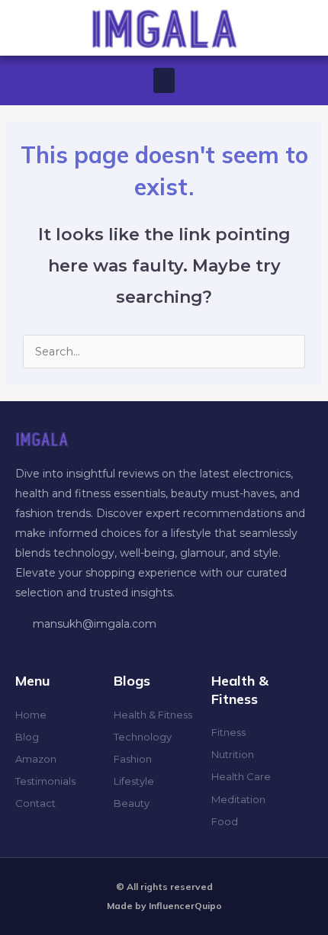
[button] (164, 80)
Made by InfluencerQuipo (164, 905)
